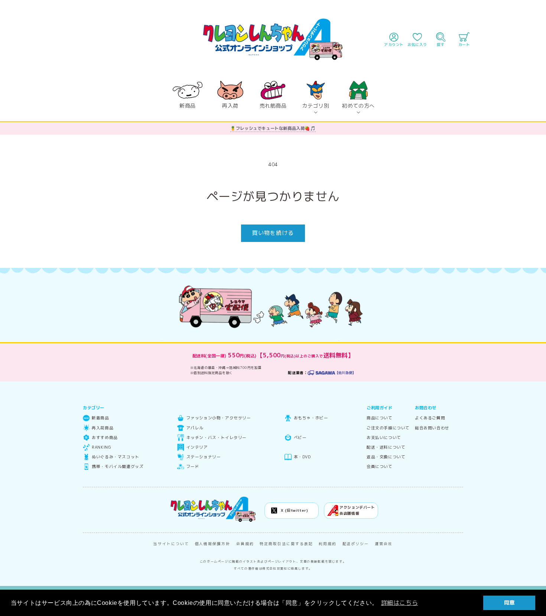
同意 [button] (509, 602)
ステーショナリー (203, 457)
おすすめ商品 (105, 437)
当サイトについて (171, 543)
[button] (316, 95)
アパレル (195, 428)
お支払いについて (384, 437)
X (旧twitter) (294, 510)
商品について (380, 418)
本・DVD (302, 457)
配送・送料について (386, 447)
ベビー (300, 437)
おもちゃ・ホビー (311, 418)
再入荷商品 (102, 428)
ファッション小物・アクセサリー (218, 418)
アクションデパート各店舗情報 (357, 510)
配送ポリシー (355, 543)
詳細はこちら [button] (399, 603)
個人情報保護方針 (213, 543)
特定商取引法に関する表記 (286, 543)
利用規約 (328, 543)
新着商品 (100, 418)
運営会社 (384, 543)
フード (192, 466)
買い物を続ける (273, 233)
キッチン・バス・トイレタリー (216, 437)
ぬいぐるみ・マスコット (115, 457)
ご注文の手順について (388, 428)
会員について (380, 466)
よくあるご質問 (430, 418)
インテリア (197, 447)
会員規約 (245, 543)
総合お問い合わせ (432, 428)
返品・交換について (386, 457)
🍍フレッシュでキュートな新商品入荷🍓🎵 (272, 128)
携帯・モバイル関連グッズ (117, 466)
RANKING (101, 447)
